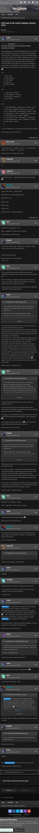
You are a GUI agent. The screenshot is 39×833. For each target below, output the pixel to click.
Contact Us (27, 814)
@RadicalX (5, 619)
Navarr (8, 634)
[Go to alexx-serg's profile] (3, 143)
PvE (13, 31)
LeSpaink (9, 171)
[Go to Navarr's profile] (3, 635)
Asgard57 (9, 159)
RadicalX (22, 641)
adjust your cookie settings (16, 823)
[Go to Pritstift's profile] (3, 241)
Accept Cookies (7, 830)
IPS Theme (12, 814)
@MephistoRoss (9, 762)
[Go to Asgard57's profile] (3, 160)
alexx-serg (10, 142)
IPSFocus (19, 814)
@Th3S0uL (5, 606)
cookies (11, 821)
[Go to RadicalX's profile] (3, 186)
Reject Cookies (18, 830)
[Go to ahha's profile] (3, 222)
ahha (8, 222)
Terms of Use (18, 825)
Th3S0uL (9, 580)
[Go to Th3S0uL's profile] (3, 581)
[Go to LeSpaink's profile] (3, 172)
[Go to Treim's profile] (3, 38)
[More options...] (36, 39)
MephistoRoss (9, 772)
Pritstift (31, 137)
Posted (13, 39)
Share (10, 790)
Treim (4, 30)
